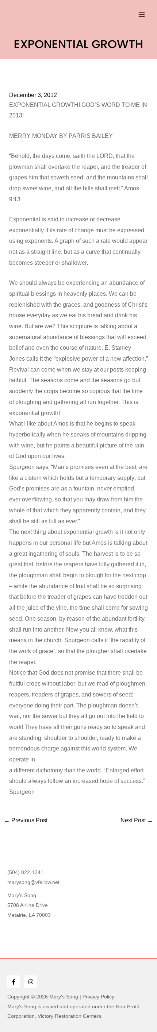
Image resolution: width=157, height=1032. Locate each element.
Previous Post (25, 820)
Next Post (136, 820)
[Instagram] (30, 981)
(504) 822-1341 (25, 872)
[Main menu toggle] (142, 15)
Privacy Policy (98, 997)
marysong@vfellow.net (33, 882)
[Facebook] (13, 981)
